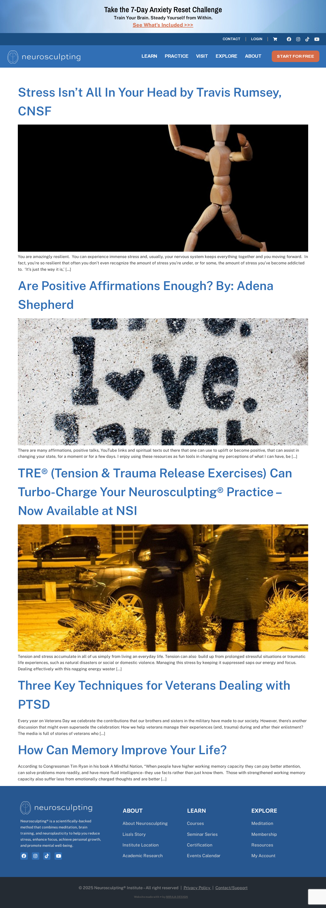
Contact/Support (231, 887)
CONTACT (231, 39)
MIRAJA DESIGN (177, 896)
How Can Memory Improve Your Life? (122, 750)
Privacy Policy (197, 887)
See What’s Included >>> (163, 25)
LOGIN (256, 39)
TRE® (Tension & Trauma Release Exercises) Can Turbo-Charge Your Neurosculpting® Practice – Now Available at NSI (155, 492)
